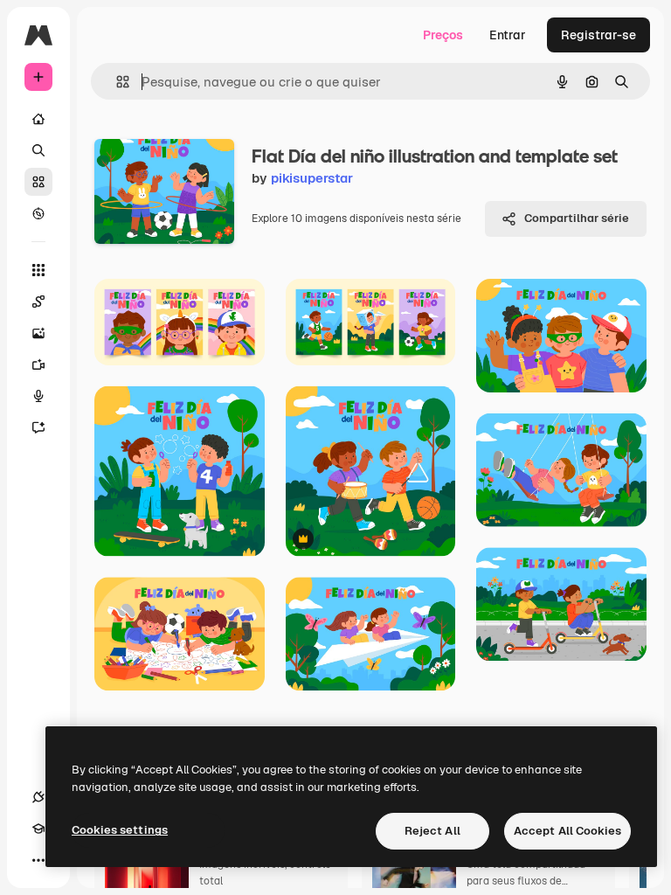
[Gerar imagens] (38, 333)
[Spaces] (38, 302)
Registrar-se (598, 35)
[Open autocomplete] (116, 81)
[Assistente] (38, 427)
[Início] (38, 119)
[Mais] (38, 860)
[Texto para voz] (38, 396)
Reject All (432, 830)
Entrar (507, 35)
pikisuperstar (312, 178)
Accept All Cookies (567, 830)
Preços (443, 35)
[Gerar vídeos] (38, 364)
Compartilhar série (576, 218)
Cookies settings (120, 829)
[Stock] (38, 182)
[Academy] (38, 829)
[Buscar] (38, 150)
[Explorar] (38, 213)
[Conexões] (38, 797)
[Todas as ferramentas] (38, 270)
